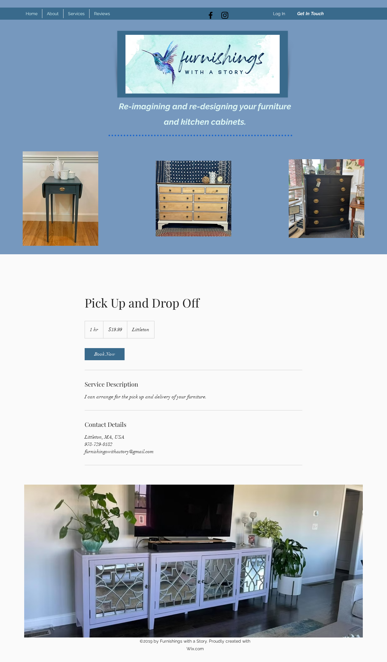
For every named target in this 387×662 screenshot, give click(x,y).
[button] (310, 13)
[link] (105, 354)
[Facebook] (210, 15)
